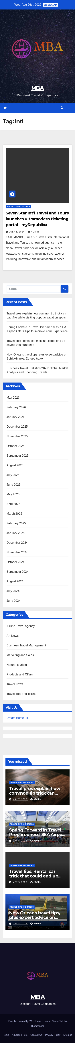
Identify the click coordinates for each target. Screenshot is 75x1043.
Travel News (15, 684)
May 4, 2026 (20, 923)
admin (35, 232)
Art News (13, 635)
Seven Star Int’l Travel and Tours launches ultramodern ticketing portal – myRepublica (37, 219)
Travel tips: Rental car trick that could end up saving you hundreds (33, 876)
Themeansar (37, 1026)
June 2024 (14, 600)
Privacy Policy (52, 1035)
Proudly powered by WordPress (25, 1021)
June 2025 (14, 484)
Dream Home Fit (17, 717)
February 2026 (16, 407)
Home (6, 1035)
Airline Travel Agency (18, 207)
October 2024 (15, 562)
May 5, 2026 (20, 882)
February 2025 (16, 523)
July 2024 (13, 591)
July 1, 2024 (17, 232)
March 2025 (14, 513)
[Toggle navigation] (69, 108)
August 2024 (15, 581)
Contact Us (36, 1035)
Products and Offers (20, 674)
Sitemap (67, 1035)
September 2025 (18, 455)
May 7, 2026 (20, 799)
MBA (37, 88)
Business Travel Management (26, 645)
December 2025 (17, 426)
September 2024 (18, 571)
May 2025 (13, 494)
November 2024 (17, 552)
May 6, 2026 (20, 841)
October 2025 (15, 445)
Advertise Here (19, 1035)
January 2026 (16, 416)
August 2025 (15, 465)
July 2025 (13, 475)
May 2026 (13, 397)
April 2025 (13, 504)
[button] (62, 108)
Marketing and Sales (20, 655)
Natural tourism (17, 664)
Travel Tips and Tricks (21, 693)
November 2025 (17, 436)
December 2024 (17, 542)
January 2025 (16, 533)
